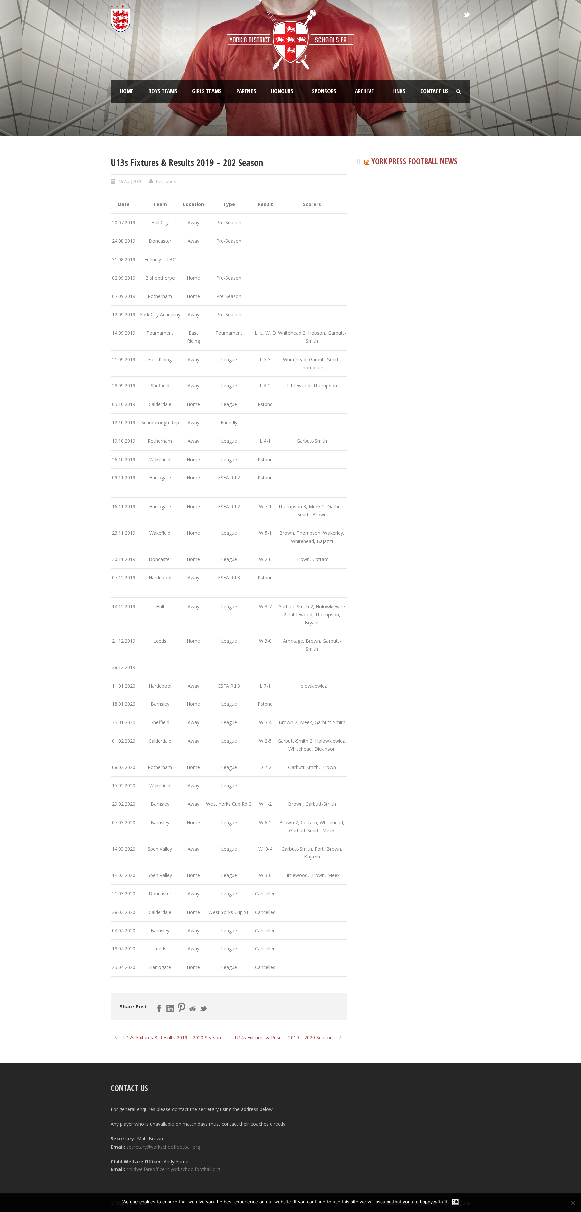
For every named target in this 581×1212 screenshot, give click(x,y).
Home (126, 91)
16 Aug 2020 (130, 181)
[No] (572, 1202)
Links (398, 91)
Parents (246, 91)
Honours (282, 91)
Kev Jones (166, 181)
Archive (364, 91)
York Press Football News (414, 161)
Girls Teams (207, 91)
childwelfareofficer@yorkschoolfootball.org (173, 1169)
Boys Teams (162, 91)
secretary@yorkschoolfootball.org (163, 1147)
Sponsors (324, 91)
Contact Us (434, 91)
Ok (455, 1201)
